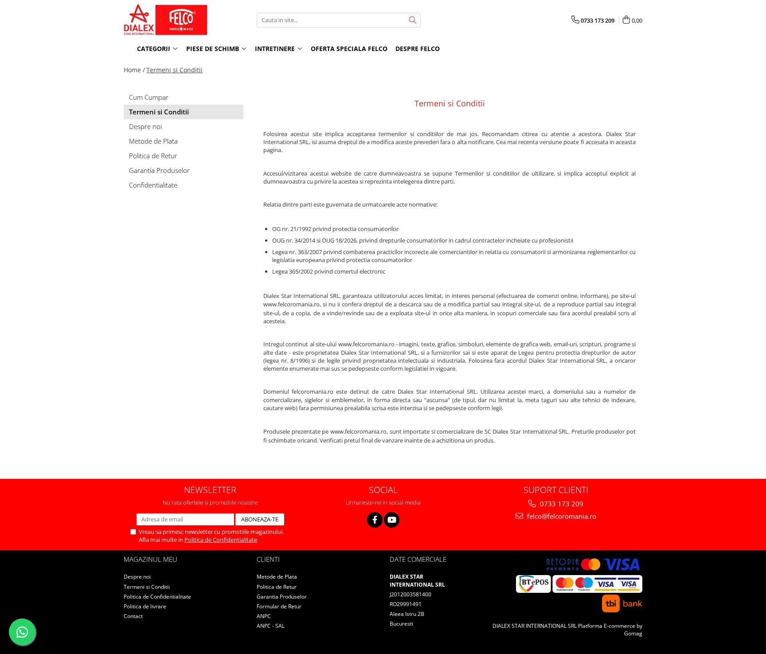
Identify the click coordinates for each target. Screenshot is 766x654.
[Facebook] (375, 520)
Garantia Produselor (159, 170)
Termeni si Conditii (174, 70)
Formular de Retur (279, 606)
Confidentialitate (153, 184)
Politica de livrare (145, 606)
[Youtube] (391, 520)
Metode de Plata (153, 141)
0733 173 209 (560, 503)
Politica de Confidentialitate (220, 540)
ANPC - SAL (271, 626)
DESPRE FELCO (417, 48)
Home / (134, 70)
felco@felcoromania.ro (560, 516)
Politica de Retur (153, 155)
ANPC (264, 616)
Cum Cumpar (148, 97)
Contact (133, 616)
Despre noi (145, 126)
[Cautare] (413, 20)
